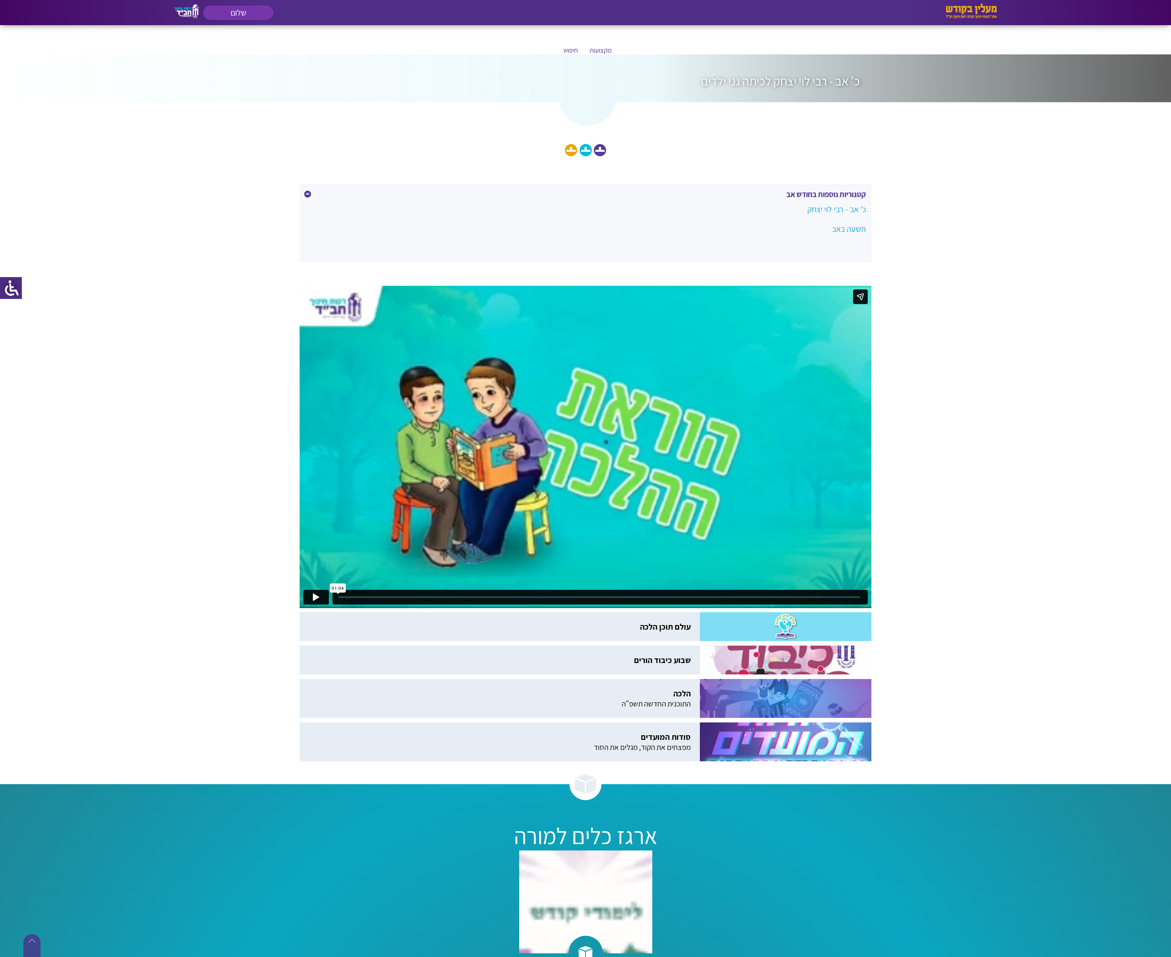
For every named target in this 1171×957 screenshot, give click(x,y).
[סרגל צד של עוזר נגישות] (11, 288)
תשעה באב (849, 229)
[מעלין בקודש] (971, 16)
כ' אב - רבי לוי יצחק (836, 209)
